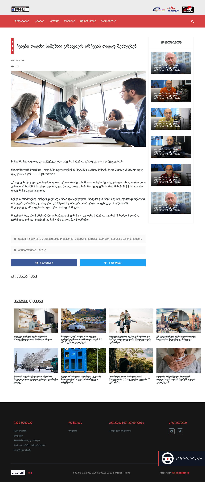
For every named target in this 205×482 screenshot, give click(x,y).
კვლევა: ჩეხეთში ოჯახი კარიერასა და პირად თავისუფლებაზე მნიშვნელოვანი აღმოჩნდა (130, 339)
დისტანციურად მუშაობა (57, 238)
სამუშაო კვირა (121, 238)
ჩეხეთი (137, 238)
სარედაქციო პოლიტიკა (120, 431)
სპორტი (54, 21)
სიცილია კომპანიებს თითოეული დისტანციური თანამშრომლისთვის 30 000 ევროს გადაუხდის (81, 339)
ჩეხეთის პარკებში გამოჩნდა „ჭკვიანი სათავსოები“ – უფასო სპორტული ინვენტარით (81, 379)
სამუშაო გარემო (98, 238)
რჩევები (69, 21)
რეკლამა (72, 431)
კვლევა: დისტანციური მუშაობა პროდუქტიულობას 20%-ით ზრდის (33, 338)
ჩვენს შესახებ (20, 431)
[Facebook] (172, 431)
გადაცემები (108, 21)
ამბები (39, 21)
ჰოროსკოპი (88, 21)
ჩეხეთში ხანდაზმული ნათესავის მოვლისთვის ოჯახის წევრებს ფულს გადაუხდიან (175, 379)
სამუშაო (80, 238)
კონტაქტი (18, 435)
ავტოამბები (21, 21)
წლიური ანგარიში (22, 450)
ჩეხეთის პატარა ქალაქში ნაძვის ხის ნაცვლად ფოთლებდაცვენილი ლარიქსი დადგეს (36, 379)
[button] (44, 262)
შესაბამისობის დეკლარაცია (27, 440)
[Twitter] (180, 431)
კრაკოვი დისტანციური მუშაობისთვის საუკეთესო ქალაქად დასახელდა (176, 338)
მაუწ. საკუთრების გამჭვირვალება (29, 445)
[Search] (190, 21)
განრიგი (34, 238)
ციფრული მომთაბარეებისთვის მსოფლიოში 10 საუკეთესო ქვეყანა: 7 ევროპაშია (129, 379)
